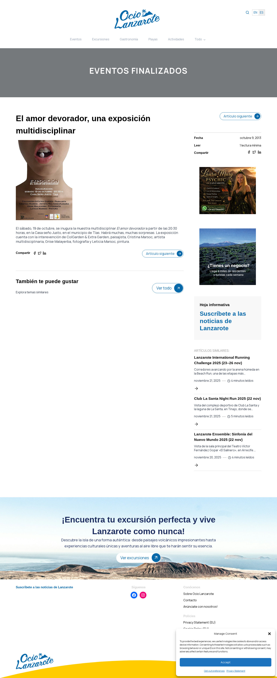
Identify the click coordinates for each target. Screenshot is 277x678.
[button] (269, 634)
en (255, 12)
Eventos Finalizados (138, 70)
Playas (153, 39)
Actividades (176, 39)
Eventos (76, 39)
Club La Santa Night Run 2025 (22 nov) (227, 399)
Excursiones (100, 39)
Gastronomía (129, 39)
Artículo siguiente (160, 253)
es (261, 12)
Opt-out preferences (214, 671)
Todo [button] (198, 39)
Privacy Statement (235, 671)
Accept (225, 662)
